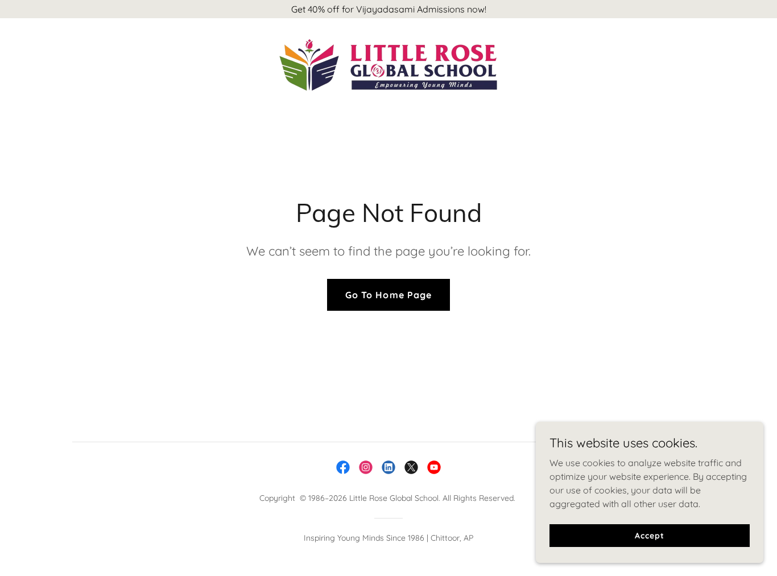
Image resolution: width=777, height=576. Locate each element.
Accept (649, 535)
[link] (388, 63)
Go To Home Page (388, 295)
